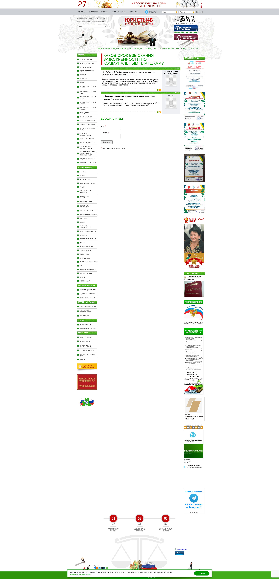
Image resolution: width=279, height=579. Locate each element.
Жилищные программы (88, 214)
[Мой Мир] (99, 568)
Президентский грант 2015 (88, 92)
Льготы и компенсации (88, 262)
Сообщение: (105, 133)
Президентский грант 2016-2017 (88, 97)
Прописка (83, 235)
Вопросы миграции (87, 139)
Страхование (85, 258)
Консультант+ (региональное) (86, 311)
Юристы (104, 12)
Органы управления (87, 124)
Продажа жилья (86, 337)
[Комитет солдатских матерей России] (87, 411)
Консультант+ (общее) (88, 306)
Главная (81, 12)
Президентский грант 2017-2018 (88, 103)
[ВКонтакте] (95, 568)
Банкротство (84, 179)
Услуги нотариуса (87, 350)
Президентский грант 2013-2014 (88, 87)
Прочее (82, 277)
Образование (85, 254)
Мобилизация (85, 281)
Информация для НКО (88, 162)
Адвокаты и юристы (87, 294)
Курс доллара (187, 461)
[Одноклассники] (97, 568)
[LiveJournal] (104, 568)
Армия (82, 175)
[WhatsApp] (107, 568)
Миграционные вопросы (85, 191)
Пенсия (83, 222)
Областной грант (86, 117)
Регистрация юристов (88, 290)
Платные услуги (119, 12)
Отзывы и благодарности (85, 134)
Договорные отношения (84, 196)
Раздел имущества (87, 246)
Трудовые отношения (88, 239)
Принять (202, 573)
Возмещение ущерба (87, 183)
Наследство (84, 218)
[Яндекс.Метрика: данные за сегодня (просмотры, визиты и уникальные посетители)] (181, 549)
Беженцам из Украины (88, 63)
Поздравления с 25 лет (88, 159)
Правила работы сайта (88, 328)
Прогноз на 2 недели (197, 467)
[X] (102, 568)
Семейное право (86, 250)
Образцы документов (87, 120)
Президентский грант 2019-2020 (88, 108)
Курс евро (186, 462)
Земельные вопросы (87, 273)
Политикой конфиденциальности (80, 574)
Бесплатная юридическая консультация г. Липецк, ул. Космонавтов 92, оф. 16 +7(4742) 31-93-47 (129, 48)
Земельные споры (87, 210)
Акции (82, 82)
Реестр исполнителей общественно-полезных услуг (88, 153)
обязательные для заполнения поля (113, 148)
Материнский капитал (88, 269)
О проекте (93, 12)
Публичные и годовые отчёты (88, 129)
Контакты (134, 12)
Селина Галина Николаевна (194, 266)
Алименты (83, 172)
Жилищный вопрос (87, 201)
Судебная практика (87, 71)
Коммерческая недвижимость (85, 345)
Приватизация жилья (88, 231)
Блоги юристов (85, 67)
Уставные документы (88, 143)
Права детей (84, 113)
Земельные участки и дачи (88, 355)
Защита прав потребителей (85, 206)
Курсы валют (187, 459)
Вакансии (83, 78)
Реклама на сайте (86, 324)
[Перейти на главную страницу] (139, 22)
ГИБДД (82, 187)
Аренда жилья (85, 341)
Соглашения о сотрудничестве (86, 147)
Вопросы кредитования (85, 226)
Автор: (103, 126)
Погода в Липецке (193, 465)
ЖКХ (81, 266)
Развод (82, 243)
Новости (83, 75)
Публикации (84, 316)
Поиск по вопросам (87, 297)
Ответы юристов (86, 59)
